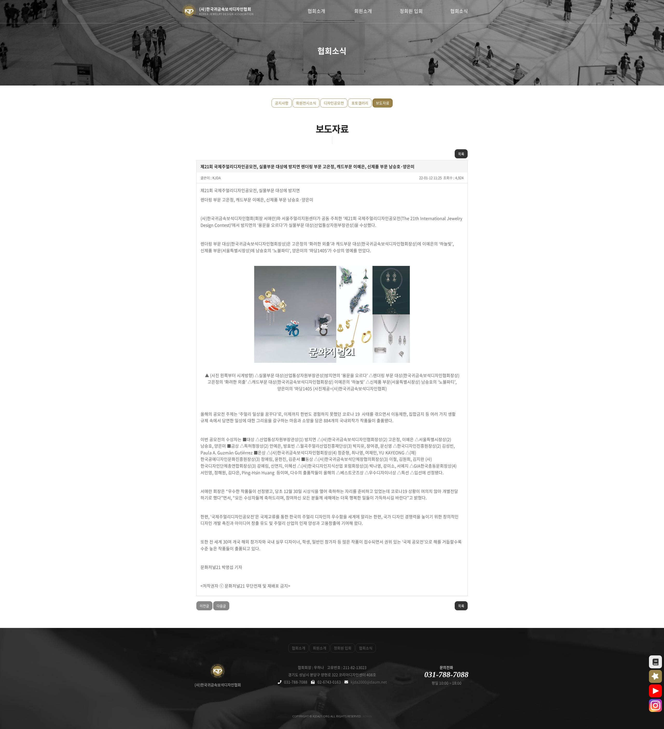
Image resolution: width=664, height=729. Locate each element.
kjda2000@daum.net (369, 681)
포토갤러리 (359, 102)
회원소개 (363, 11)
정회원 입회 (411, 11)
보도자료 (382, 102)
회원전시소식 (306, 102)
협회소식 (459, 11)
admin (367, 716)
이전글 (204, 605)
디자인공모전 (334, 102)
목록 (461, 153)
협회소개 (316, 11)
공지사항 (281, 102)
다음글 (221, 605)
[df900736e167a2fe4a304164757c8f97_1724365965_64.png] (332, 314)
